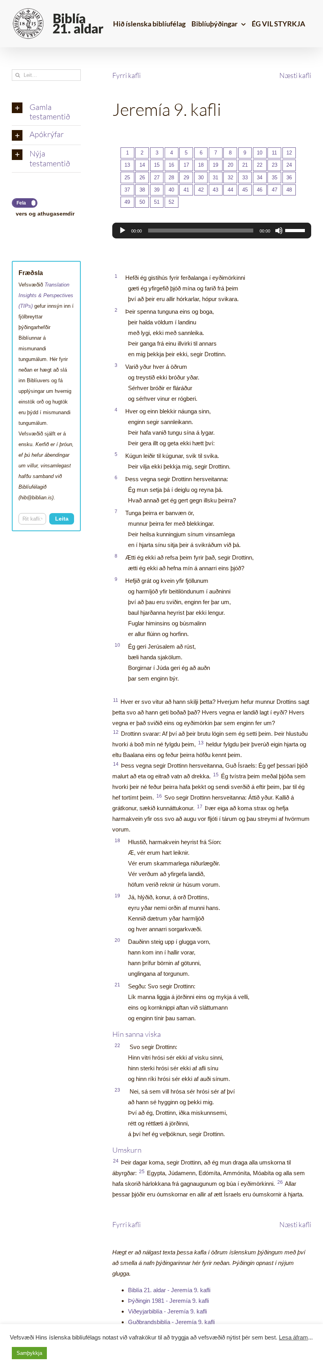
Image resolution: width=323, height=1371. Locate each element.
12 (289, 153)
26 (142, 177)
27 (157, 177)
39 (157, 190)
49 (127, 202)
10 (259, 153)
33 (245, 177)
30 (201, 177)
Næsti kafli (295, 75)
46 (259, 190)
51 (157, 202)
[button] (46, 112)
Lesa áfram (293, 1337)
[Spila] (122, 230)
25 (127, 177)
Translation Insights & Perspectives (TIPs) (46, 295)
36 (289, 177)
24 (289, 165)
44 (230, 190)
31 (215, 177)
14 (142, 165)
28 (171, 177)
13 (127, 165)
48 (289, 190)
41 (186, 190)
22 (259, 165)
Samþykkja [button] (29, 1353)
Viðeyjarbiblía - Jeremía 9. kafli (167, 1311)
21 (245, 165)
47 (274, 190)
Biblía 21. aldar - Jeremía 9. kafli (169, 1290)
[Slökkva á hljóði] (279, 230)
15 (157, 165)
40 (171, 190)
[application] (211, 230)
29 (186, 177)
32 (230, 177)
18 (201, 165)
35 (274, 177)
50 (142, 202)
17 (186, 165)
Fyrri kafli (126, 75)
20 (230, 165)
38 (142, 190)
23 (274, 165)
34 (259, 177)
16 (171, 165)
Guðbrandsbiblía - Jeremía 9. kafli (171, 1322)
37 (127, 190)
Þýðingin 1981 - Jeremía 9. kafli (168, 1300)
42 (201, 190)
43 (215, 190)
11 (274, 153)
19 (215, 165)
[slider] (296, 230)
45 (245, 190)
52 (171, 202)
